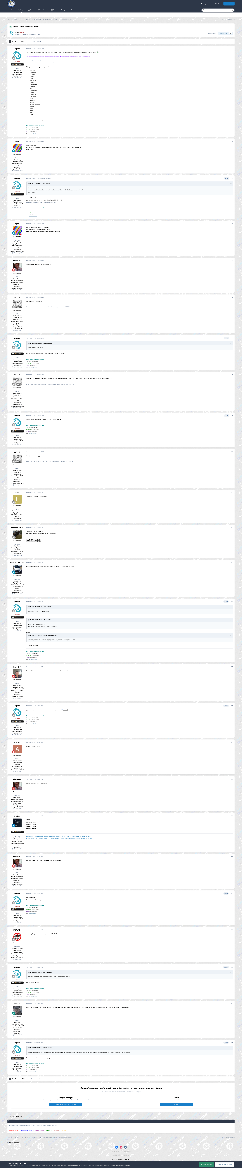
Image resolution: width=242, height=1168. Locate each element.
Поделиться (212, 33)
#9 (232, 415)
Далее (22, 41)
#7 (232, 338)
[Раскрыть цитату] (29, 183)
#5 (232, 260)
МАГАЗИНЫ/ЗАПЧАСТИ (33, 34)
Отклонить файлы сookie (224, 1164)
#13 (232, 562)
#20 (232, 856)
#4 (232, 223)
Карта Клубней (43, 10)
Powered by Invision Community (121, 1155)
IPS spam (115, 1159)
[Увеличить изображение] (98, 52)
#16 (232, 705)
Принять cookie (207, 1164)
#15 (232, 667)
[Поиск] (232, 10)
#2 (232, 141)
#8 (232, 374)
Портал (12, 10)
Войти (176, 1104)
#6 (232, 297)
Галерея (55, 10)
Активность (75, 10)
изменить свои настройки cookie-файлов (79, 1165)
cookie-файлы (21, 1165)
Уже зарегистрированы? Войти (211, 4)
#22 (232, 930)
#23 (232, 967)
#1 (232, 48)
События (32, 10)
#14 (232, 601)
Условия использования (123, 1165)
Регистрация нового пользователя (66, 1104)
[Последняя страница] (27, 41)
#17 (232, 742)
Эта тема (225, 10)
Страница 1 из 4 (35, 41)
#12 (232, 527)
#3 (232, 178)
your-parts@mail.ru (33, 133)
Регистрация (229, 4)
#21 (232, 893)
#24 (232, 1003)
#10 (232, 452)
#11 (232, 492)
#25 (232, 1042)
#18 (232, 779)
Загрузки (64, 10)
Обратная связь (116, 1151)
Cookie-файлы (127, 1151)
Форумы (22, 10)
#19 (232, 816)
